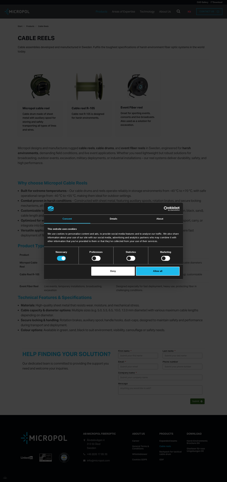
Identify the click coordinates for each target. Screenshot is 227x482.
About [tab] (159, 219)
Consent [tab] (67, 219)
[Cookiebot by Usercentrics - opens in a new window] (166, 208)
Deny (113, 271)
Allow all (157, 271)
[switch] (96, 258)
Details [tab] (113, 219)
